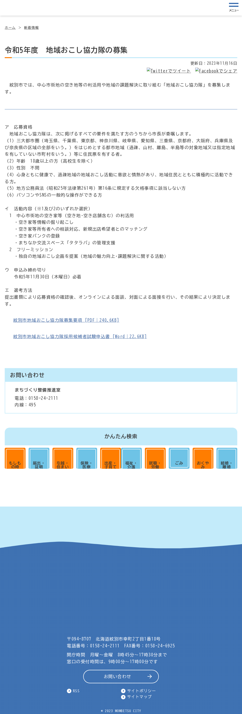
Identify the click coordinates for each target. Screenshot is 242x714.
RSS (76, 691)
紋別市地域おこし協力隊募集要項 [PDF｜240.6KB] (66, 320)
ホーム (10, 27)
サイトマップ (139, 697)
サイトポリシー (141, 691)
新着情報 (31, 27)
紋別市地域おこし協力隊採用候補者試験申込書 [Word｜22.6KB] (80, 336)
